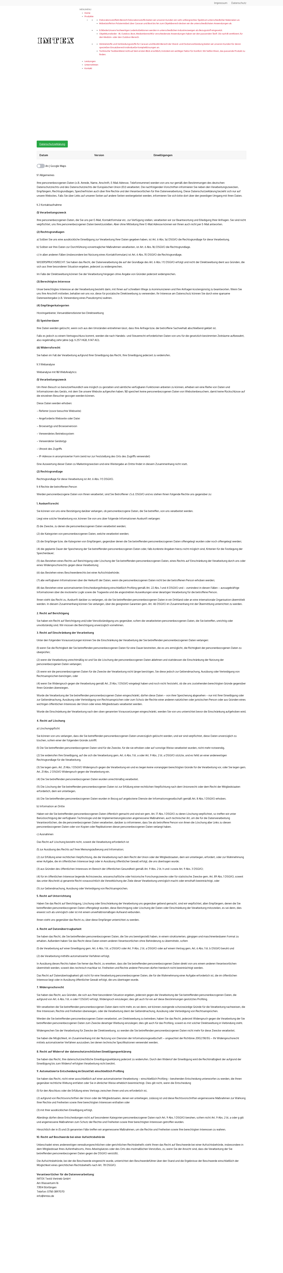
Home (87, 13)
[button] (85, 9)
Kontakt (88, 68)
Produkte (89, 16)
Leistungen (90, 61)
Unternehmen (91, 64)
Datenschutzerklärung (52, 144)
